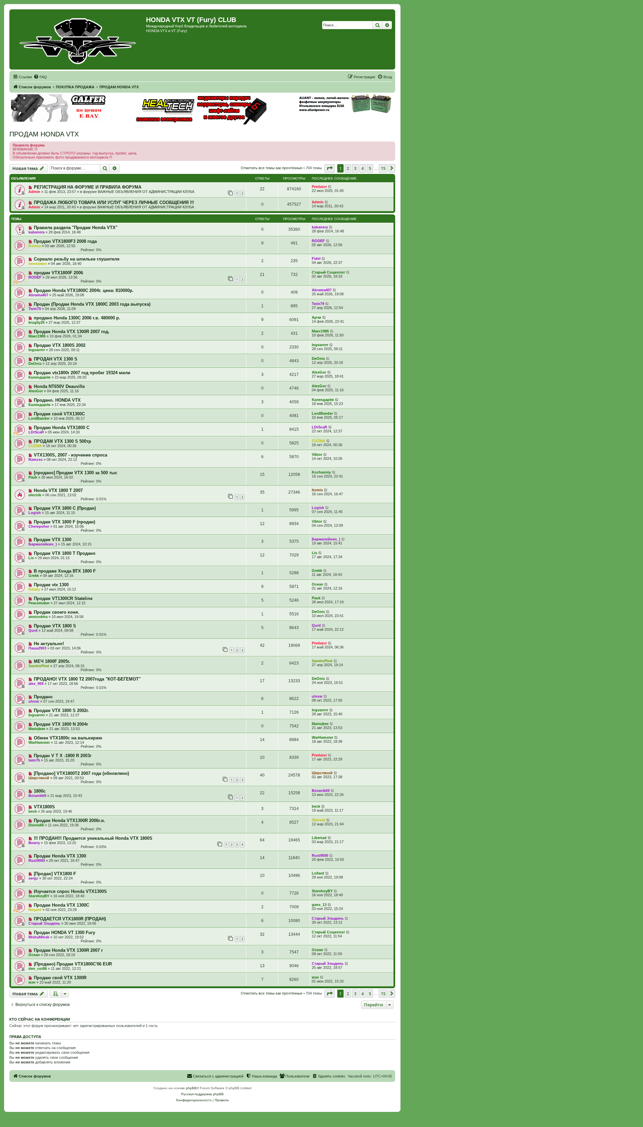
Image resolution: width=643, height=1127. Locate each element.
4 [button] (362, 168)
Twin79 (34, 309)
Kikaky (34, 589)
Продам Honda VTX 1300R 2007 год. (72, 331)
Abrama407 (38, 295)
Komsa (34, 246)
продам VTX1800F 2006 (58, 272)
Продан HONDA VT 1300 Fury (64, 932)
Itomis (317, 490)
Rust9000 (36, 860)
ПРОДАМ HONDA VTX (44, 134)
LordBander (39, 418)
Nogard (35, 910)
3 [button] (355, 168)
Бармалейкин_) (42, 544)
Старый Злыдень (44, 923)
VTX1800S (44, 806)
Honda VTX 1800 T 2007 (58, 490)
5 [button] (370, 168)
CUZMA (35, 446)
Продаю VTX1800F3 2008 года (65, 241)
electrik (34, 495)
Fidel (316, 259)
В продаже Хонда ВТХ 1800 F (65, 571)
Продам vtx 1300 (51, 584)
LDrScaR (36, 432)
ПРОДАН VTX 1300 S (55, 359)
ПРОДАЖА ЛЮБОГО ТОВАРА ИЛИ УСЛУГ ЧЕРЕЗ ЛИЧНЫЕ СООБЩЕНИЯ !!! (114, 202)
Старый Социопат (328, 272)
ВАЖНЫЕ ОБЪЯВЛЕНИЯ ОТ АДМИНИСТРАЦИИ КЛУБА (146, 192)
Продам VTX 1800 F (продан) (64, 521)
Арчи (316, 317)
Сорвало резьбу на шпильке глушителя (77, 259)
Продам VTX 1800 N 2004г (61, 724)
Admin (34, 192)
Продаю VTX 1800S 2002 (59, 345)
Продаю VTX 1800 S (55, 625)
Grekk (33, 576)
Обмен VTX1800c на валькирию (68, 737)
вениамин (37, 264)
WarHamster (39, 742)
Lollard (318, 873)
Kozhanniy (321, 472)
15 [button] (383, 168)
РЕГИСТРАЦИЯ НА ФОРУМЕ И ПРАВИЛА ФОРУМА (87, 187)
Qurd (33, 630)
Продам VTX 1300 (52, 539)
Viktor (317, 454)
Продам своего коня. (56, 612)
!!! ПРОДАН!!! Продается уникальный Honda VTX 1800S (93, 838)
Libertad (319, 838)
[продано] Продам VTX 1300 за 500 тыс (75, 472)
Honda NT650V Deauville (59, 386)
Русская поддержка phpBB (202, 1094)
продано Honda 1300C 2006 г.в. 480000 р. (77, 317)
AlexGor (319, 372)
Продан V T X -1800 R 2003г (62, 755)
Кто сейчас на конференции (39, 1019)
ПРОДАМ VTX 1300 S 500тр (62, 441)
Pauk (32, 477)
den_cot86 (37, 968)
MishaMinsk (38, 937)
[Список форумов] (78, 39)
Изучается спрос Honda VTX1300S (70, 891)
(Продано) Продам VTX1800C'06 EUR (73, 963)
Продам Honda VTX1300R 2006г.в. (69, 820)
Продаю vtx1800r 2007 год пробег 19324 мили (82, 372)
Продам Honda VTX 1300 (60, 855)
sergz (33, 878)
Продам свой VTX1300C (59, 413)
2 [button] (348, 168)
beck (32, 811)
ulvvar (33, 701)
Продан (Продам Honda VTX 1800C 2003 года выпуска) (92, 304)
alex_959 (36, 684)
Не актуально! (49, 643)
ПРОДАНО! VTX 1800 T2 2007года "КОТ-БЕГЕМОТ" (87, 679)
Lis (31, 558)
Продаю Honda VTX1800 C (61, 427)
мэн (31, 982)
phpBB (191, 1088)
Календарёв (39, 377)
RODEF (318, 241)
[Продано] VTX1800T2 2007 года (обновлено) (81, 773)
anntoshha (38, 617)
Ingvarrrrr (36, 350)
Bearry (34, 843)
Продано (43, 696)
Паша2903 (37, 648)
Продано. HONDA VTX (57, 400)
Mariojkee (36, 729)
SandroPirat (38, 666)
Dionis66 (36, 825)
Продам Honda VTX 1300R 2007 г (68, 950)
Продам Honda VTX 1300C (61, 905)
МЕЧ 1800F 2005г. (52, 661)
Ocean (317, 584)
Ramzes (35, 459)
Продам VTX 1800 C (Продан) (65, 508)
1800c (40, 791)
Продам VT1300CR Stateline (63, 598)
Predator (319, 187)
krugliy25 (36, 322)
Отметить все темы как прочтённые (271, 168)
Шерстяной (38, 778)
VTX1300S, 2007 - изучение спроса (70, 454)
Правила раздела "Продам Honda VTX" (76, 227)
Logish (34, 513)
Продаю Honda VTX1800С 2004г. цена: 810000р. (84, 290)
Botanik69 (37, 796)
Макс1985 (37, 336)
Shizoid (318, 820)
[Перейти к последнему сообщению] (330, 187)
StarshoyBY (38, 896)
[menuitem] (40, 77)
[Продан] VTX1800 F (55, 873)
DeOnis (35, 364)
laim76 (34, 760)
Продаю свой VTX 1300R (60, 977)
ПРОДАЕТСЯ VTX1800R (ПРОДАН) (70, 918)
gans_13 (319, 905)
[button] (330, 168)
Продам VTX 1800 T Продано (64, 553)
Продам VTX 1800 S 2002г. (61, 710)
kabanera (36, 232)
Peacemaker (39, 603)
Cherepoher (38, 526)
